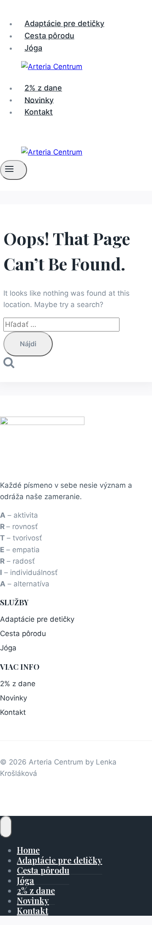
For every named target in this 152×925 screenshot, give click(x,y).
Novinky (39, 99)
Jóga (33, 47)
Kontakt (38, 111)
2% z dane (43, 87)
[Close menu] (6, 827)
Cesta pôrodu (49, 35)
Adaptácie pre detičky (64, 23)
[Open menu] (13, 169)
